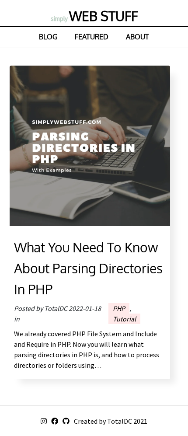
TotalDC (119, 421)
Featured (91, 36)
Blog (48, 36)
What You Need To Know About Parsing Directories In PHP (88, 268)
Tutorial (124, 318)
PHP (119, 308)
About (137, 36)
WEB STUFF (94, 15)
